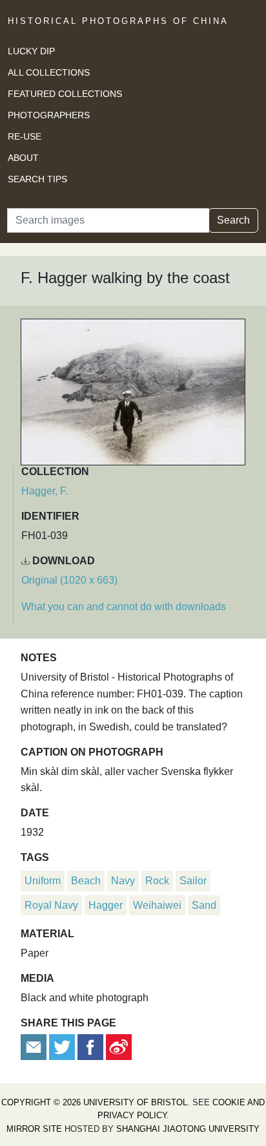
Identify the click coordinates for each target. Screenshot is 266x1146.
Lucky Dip (31, 51)
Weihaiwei (157, 905)
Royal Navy (51, 905)
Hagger (105, 905)
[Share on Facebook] (90, 1046)
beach (86, 880)
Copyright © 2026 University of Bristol (94, 1102)
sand (204, 905)
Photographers (49, 115)
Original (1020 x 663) (69, 580)
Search (233, 220)
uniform (43, 880)
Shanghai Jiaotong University (188, 1129)
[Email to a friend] (35, 1046)
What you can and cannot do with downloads (123, 606)
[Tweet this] (63, 1046)
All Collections (49, 72)
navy (123, 880)
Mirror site (34, 1129)
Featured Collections (65, 94)
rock (157, 880)
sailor (193, 880)
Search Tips (37, 179)
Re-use (24, 136)
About (23, 158)
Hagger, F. (44, 490)
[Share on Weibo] (119, 1046)
